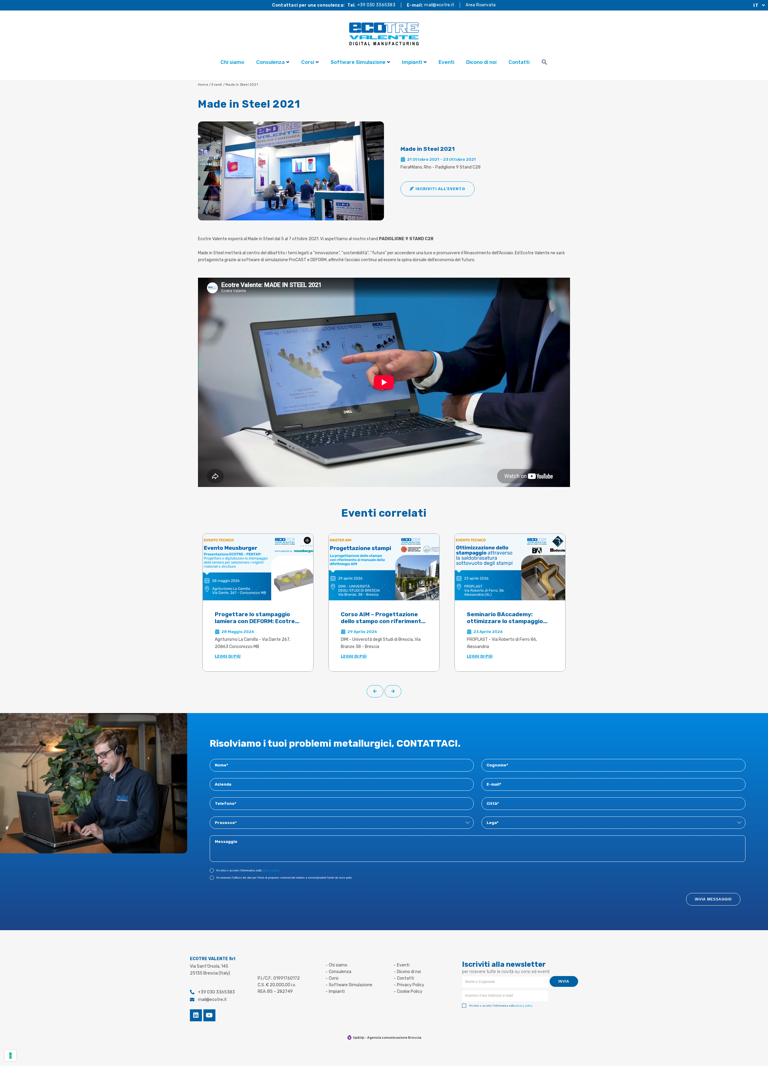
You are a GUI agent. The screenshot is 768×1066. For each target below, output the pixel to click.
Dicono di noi (481, 62)
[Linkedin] (196, 1015)
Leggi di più (228, 656)
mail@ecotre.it (439, 5)
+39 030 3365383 (376, 5)
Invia (563, 981)
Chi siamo (232, 62)
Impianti (412, 62)
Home (203, 85)
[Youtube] (209, 1015)
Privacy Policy (410, 984)
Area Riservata (481, 5)
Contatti (519, 62)
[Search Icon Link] (545, 63)
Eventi (446, 62)
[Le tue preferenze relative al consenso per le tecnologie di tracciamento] (10, 1055)
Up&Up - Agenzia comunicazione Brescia (387, 1038)
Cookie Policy (409, 991)
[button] (437, 188)
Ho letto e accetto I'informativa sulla (248, 870)
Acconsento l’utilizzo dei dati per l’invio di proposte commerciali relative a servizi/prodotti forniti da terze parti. (284, 877)
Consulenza (270, 62)
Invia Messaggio (713, 899)
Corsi (307, 62)
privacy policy (271, 870)
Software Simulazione (358, 62)
